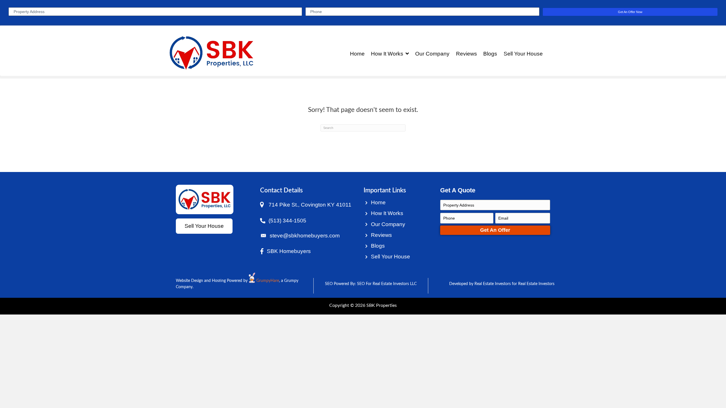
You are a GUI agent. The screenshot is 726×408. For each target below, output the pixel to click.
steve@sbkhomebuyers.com (305, 236)
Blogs (378, 246)
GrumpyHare (267, 281)
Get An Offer (495, 230)
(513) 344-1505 (287, 221)
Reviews (381, 235)
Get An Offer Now (630, 12)
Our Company (388, 224)
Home (378, 202)
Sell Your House (390, 257)
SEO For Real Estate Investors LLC (387, 284)
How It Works (387, 213)
